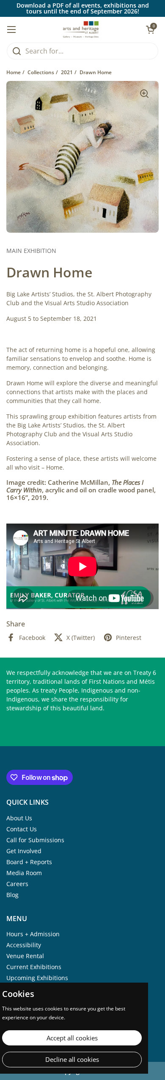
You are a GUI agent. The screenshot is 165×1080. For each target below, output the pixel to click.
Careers (17, 884)
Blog (12, 895)
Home (13, 72)
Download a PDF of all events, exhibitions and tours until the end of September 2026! (82, 8)
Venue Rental (25, 956)
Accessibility (23, 945)
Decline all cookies (72, 1059)
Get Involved (23, 851)
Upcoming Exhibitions (37, 978)
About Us (19, 818)
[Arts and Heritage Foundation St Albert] (81, 29)
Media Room (24, 873)
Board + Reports (29, 862)
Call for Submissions (35, 840)
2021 (67, 72)
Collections (41, 72)
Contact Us (21, 829)
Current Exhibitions (33, 967)
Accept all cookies (72, 1038)
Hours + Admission (33, 934)
